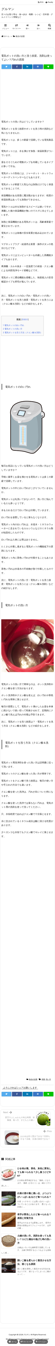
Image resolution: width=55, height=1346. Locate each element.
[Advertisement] (27, 96)
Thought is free (42, 1339)
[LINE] (48, 66)
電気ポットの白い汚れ (13, 325)
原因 (43, 1079)
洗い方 (48, 1079)
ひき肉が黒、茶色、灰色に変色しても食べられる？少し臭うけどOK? (34, 1172)
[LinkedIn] (27, 66)
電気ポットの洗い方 (12, 329)
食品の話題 (20, 36)
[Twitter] (6, 66)
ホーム (6, 36)
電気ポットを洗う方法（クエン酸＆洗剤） (22, 332)
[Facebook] (17, 66)
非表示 (25, 319)
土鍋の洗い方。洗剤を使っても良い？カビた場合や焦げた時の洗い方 (34, 1239)
